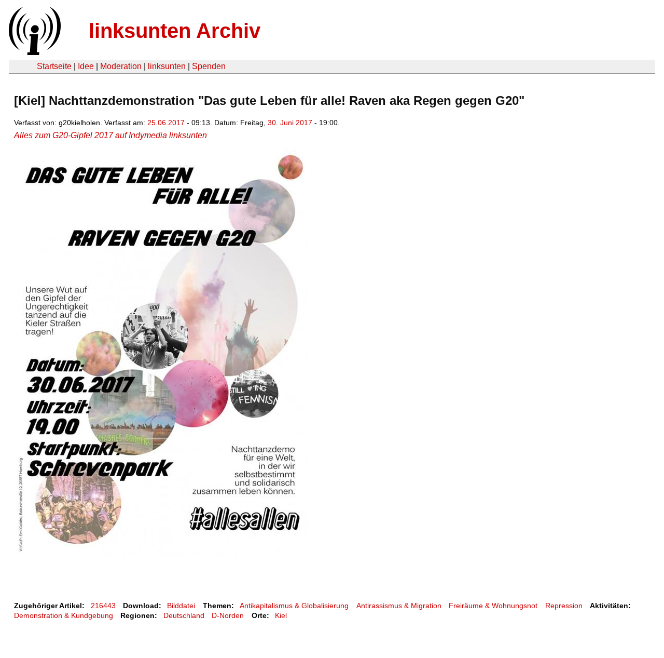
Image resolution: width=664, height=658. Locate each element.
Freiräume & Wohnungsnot (493, 605)
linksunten (167, 66)
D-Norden (228, 615)
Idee (86, 66)
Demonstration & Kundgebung (63, 615)
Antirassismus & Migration (398, 605)
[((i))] (34, 52)
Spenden (209, 66)
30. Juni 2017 (290, 122)
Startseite (54, 66)
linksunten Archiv (174, 30)
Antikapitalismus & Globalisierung (294, 605)
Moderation (121, 66)
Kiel (281, 615)
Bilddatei (181, 605)
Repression (564, 605)
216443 (103, 605)
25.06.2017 (166, 122)
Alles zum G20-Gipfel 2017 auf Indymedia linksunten (110, 135)
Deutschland (183, 615)
